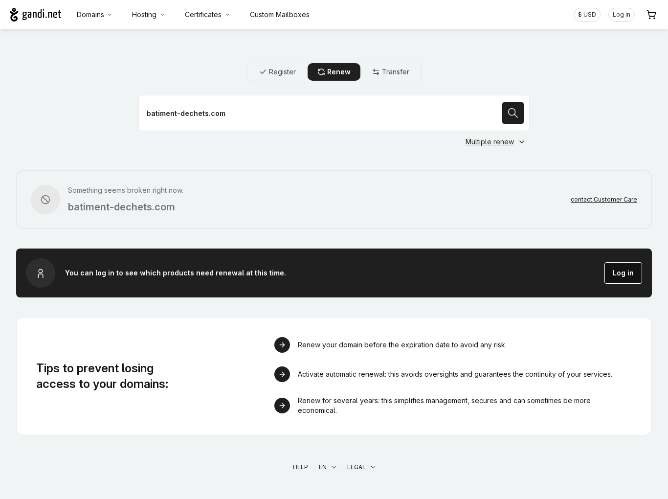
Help (300, 467)
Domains (90, 14)
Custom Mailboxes (280, 14)
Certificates (203, 14)
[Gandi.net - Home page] (35, 14)
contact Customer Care (604, 199)
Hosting (144, 14)
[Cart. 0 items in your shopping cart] (651, 14)
